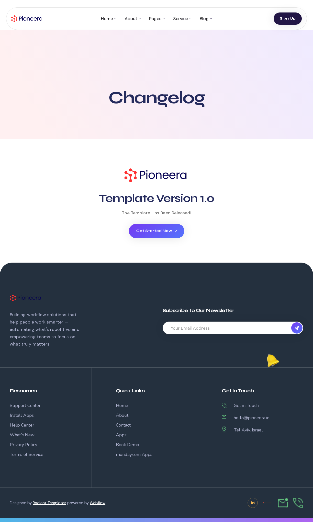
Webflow (97, 502)
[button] (108, 19)
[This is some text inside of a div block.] (296, 328)
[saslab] (156, 175)
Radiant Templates (49, 502)
